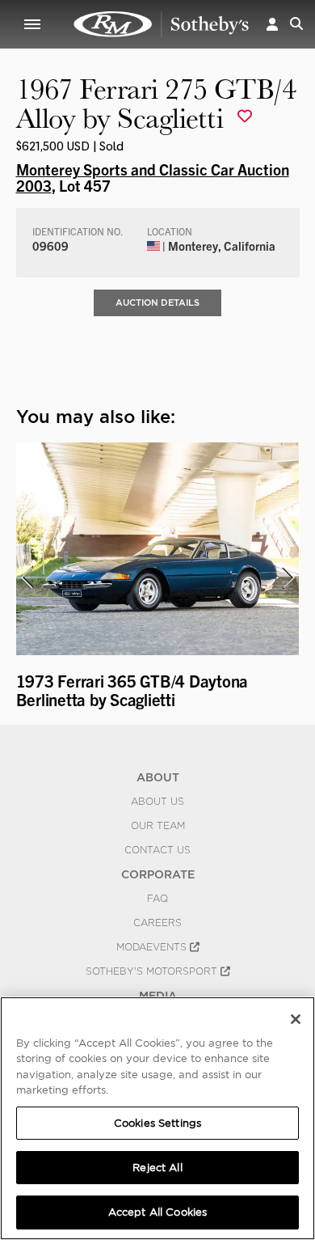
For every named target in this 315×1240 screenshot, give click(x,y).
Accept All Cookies (157, 1212)
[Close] (295, 1019)
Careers (157, 923)
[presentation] (27, 577)
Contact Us (157, 850)
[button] (272, 24)
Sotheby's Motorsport (153, 971)
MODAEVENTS (153, 947)
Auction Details (158, 302)
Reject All (157, 1168)
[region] (157, 1118)
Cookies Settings (157, 1123)
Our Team (158, 826)
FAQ (157, 898)
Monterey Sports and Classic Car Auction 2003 (152, 177)
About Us (157, 801)
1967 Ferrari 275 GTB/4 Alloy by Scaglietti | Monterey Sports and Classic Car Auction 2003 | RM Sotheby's (161, 24)
